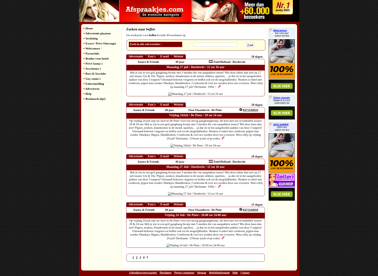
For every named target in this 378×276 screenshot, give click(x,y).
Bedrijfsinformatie (219, 272)
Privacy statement (184, 272)
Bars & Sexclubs (95, 73)
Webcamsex (93, 48)
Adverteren (92, 88)
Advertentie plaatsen (98, 33)
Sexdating (91, 38)
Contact (245, 272)
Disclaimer (166, 272)
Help (88, 93)
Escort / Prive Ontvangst (100, 43)
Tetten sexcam (281, 97)
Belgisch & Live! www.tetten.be (281, 101)
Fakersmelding (94, 83)
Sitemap (201, 272)
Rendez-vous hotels (97, 58)
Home (89, 28)
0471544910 (250, 110)
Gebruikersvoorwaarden (143, 272)
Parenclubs (92, 53)
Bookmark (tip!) (95, 98)
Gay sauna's (93, 78)
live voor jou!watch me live (282, 34)
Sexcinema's (93, 68)
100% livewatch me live (282, 128)
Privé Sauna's (94, 63)
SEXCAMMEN (281, 124)
